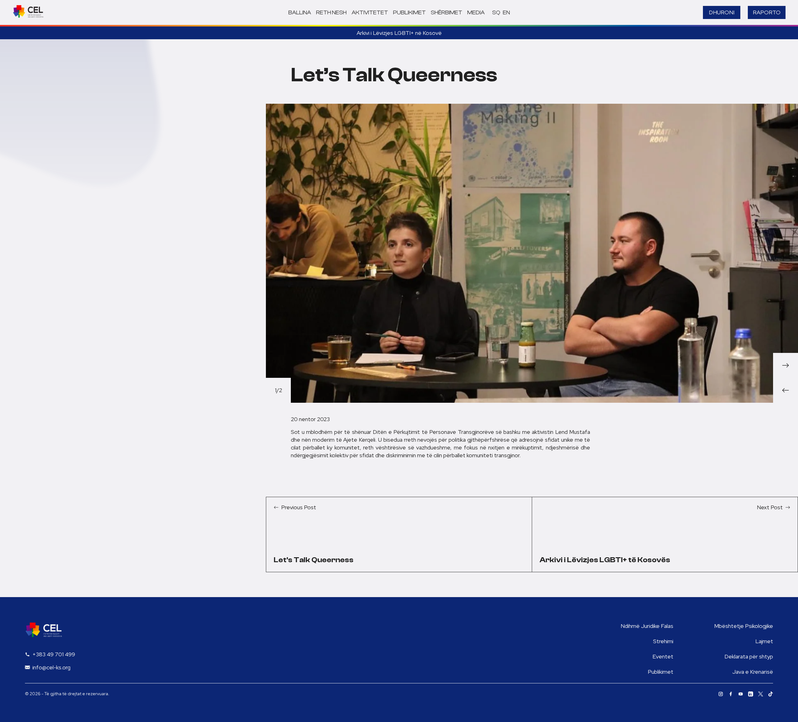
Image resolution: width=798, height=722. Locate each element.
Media (476, 12)
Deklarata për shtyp (748, 656)
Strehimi (663, 641)
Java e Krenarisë (752, 671)
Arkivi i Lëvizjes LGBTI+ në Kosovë (399, 32)
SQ (496, 12)
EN (506, 12)
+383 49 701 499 (53, 654)
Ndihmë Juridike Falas (647, 625)
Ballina (299, 12)
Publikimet (409, 12)
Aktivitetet (370, 12)
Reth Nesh (331, 12)
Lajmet (764, 641)
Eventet (662, 656)
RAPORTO (767, 12)
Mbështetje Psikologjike (743, 625)
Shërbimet (446, 12)
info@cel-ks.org (51, 667)
